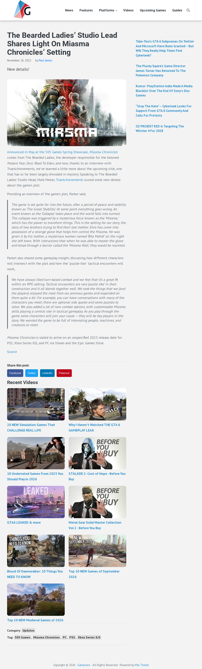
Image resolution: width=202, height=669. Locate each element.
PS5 (72, 637)
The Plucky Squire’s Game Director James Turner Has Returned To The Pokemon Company (161, 70)
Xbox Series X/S (89, 637)
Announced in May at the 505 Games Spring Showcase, (62, 152)
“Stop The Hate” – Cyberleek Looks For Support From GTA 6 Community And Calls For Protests (164, 111)
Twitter (32, 373)
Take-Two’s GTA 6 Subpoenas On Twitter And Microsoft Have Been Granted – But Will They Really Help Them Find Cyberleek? (165, 48)
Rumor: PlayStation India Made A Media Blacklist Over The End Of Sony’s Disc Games (164, 90)
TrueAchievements (69, 179)
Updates (28, 630)
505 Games (22, 637)
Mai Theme (142, 665)
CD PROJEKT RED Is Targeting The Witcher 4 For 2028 (160, 128)
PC (64, 637)
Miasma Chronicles (46, 637)
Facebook (15, 373)
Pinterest (64, 373)
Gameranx (84, 665)
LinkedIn (47, 373)
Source (12, 351)
